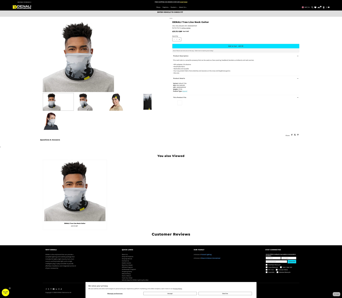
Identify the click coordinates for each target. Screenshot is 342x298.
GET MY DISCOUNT (171, 165)
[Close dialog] (195, 137)
